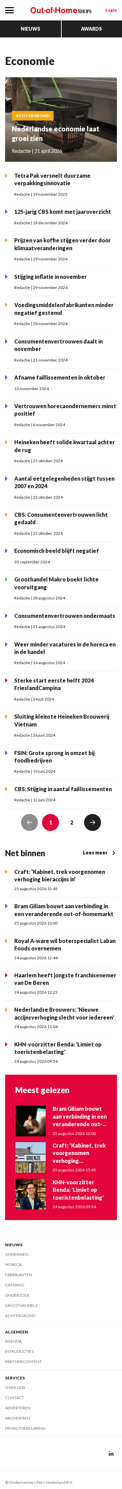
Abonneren (17, 1418)
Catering (14, 1284)
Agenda (13, 1341)
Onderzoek (17, 1295)
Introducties (19, 1351)
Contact (14, 1397)
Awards (91, 29)
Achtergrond (20, 1315)
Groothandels (21, 1305)
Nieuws (30, 29)
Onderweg (16, 1254)
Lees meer (95, 852)
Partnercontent (23, 1361)
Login (111, 10)
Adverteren (17, 1407)
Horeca (13, 1264)
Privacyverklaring (25, 1428)
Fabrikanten (18, 1274)
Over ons (15, 1387)
